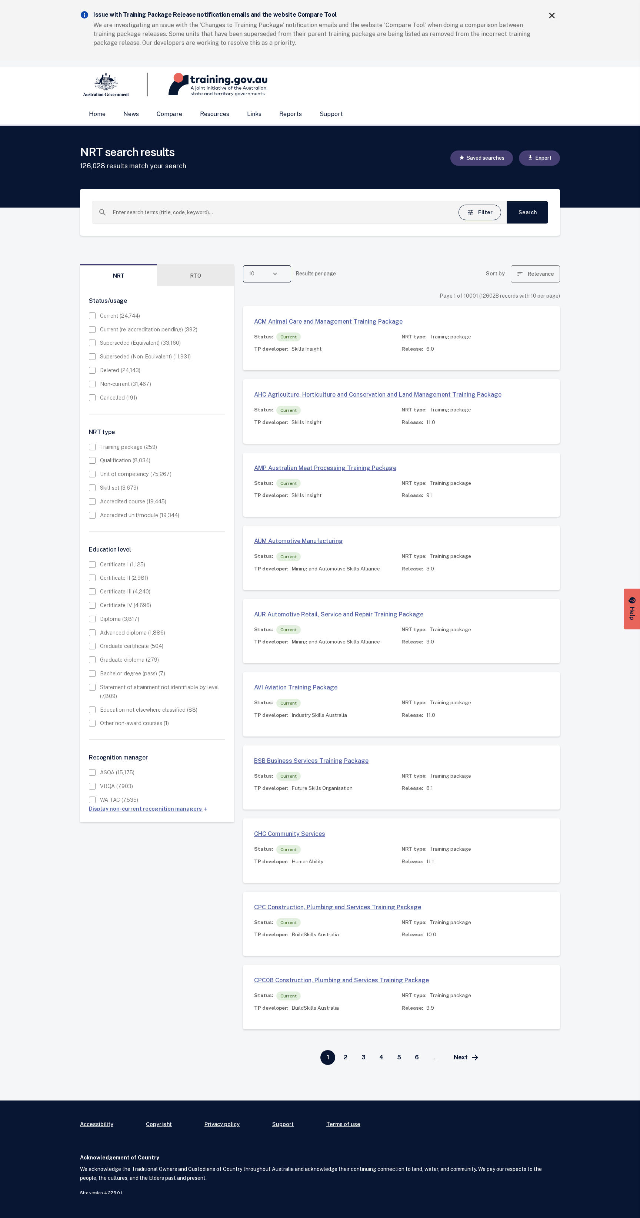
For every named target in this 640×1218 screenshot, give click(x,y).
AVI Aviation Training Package (295, 687)
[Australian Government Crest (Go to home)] (114, 84)
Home (97, 114)
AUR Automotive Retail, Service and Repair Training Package (338, 614)
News (131, 114)
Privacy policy (222, 1124)
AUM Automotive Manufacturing (298, 541)
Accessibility (96, 1124)
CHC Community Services (289, 833)
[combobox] (277, 212)
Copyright (159, 1124)
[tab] (118, 275)
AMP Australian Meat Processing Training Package (325, 467)
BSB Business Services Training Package (311, 760)
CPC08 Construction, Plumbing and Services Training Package (341, 980)
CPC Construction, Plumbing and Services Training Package (337, 907)
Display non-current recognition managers (148, 808)
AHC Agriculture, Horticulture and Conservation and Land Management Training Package (377, 394)
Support (331, 114)
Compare (169, 114)
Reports (290, 114)
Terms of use (343, 1124)
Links (254, 114)
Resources (214, 114)
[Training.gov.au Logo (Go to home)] (207, 84)
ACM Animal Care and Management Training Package (328, 321)
